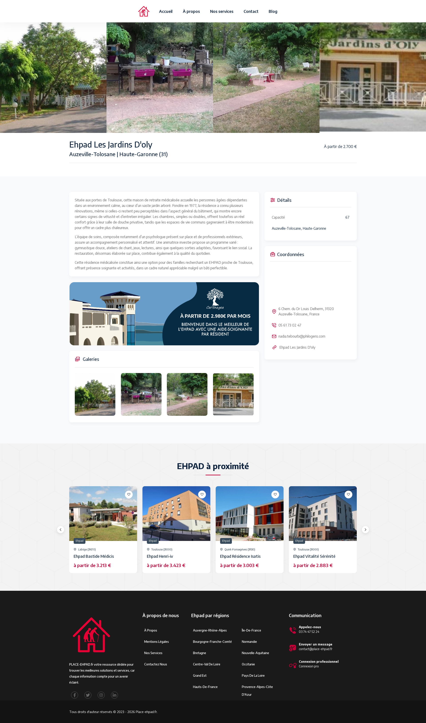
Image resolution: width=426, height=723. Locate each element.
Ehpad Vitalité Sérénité (314, 556)
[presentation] (60, 529)
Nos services (221, 11)
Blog (273, 11)
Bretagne (199, 653)
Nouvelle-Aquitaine (255, 653)
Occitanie (248, 664)
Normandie (249, 641)
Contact (251, 11)
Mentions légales (156, 641)
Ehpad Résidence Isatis (240, 556)
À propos (191, 11)
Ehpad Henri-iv (160, 556)
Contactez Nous (155, 664)
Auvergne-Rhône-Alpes (210, 630)
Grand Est (200, 675)
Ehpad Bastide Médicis (94, 556)
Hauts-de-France (205, 687)
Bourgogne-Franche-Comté (212, 641)
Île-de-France (251, 630)
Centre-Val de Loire (206, 664)
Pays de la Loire (253, 675)
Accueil (166, 11)
